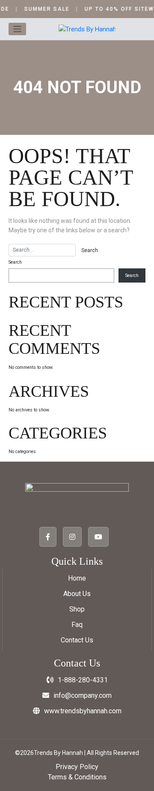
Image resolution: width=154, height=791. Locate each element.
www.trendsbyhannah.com (82, 711)
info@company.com (82, 695)
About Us (77, 594)
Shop (77, 609)
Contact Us (77, 640)
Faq (77, 625)
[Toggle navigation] (17, 29)
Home (77, 578)
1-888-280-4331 (83, 680)
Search (15, 262)
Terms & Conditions (77, 777)
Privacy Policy (77, 767)
